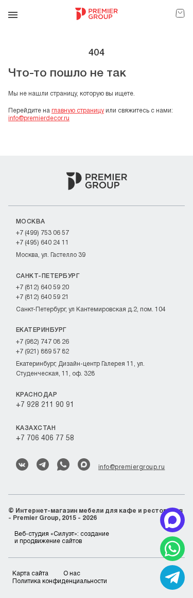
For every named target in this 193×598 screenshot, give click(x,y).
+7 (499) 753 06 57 (42, 233)
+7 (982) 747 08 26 (42, 342)
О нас (71, 573)
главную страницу (77, 111)
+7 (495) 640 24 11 (42, 243)
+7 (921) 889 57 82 (42, 351)
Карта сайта (30, 573)
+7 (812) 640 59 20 (42, 287)
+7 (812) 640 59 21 (42, 297)
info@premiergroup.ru (131, 467)
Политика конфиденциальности (59, 581)
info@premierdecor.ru (38, 118)
